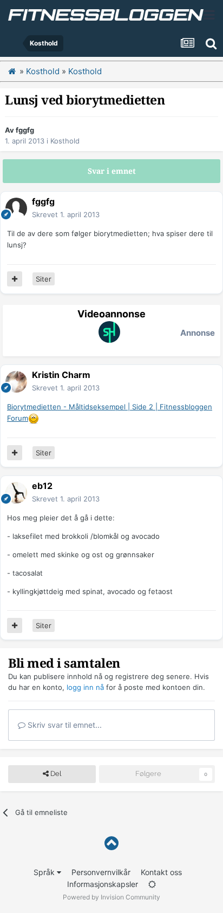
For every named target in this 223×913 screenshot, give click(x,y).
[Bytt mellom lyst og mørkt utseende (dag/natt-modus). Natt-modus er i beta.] (152, 884)
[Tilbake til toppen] (111, 843)
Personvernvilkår (100, 872)
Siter (43, 279)
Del (55, 773)
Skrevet (66, 214)
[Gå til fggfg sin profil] (16, 208)
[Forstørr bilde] (33, 418)
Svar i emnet (112, 171)
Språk (45, 872)
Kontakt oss (161, 872)
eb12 (42, 485)
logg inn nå (85, 687)
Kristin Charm (61, 374)
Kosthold (65, 140)
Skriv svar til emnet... (63, 724)
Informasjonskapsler (102, 884)
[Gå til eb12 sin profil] (16, 493)
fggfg (25, 130)
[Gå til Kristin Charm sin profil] (16, 382)
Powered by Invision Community (111, 897)
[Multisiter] (14, 278)
